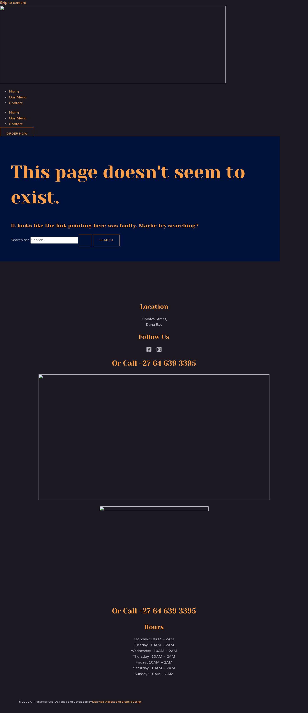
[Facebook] (149, 351)
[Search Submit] (85, 240)
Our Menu (17, 97)
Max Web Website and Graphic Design (117, 701)
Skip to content (13, 2)
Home (14, 91)
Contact (16, 103)
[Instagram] (159, 351)
